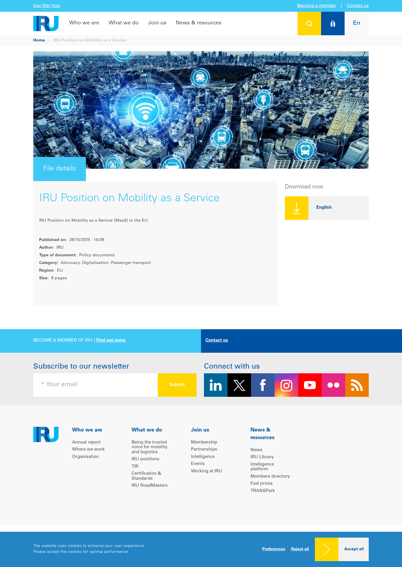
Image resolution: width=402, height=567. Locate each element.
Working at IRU (206, 471)
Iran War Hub (46, 6)
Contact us (358, 6)
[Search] (309, 23)
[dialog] (201, 549)
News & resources (198, 23)
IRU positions (146, 459)
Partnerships (204, 449)
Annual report (86, 442)
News (256, 450)
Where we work (88, 449)
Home (39, 41)
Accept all (354, 549)
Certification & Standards (146, 476)
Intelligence (203, 457)
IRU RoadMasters (150, 486)
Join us (157, 23)
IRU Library (262, 457)
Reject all (300, 549)
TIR (135, 466)
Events (198, 464)
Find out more (110, 340)
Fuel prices (261, 483)
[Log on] (333, 23)
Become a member (316, 6)
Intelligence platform (262, 467)
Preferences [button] (273, 549)
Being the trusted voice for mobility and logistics (149, 447)
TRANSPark (262, 491)
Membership (204, 442)
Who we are (84, 23)
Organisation (85, 457)
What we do (124, 23)
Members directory (270, 476)
